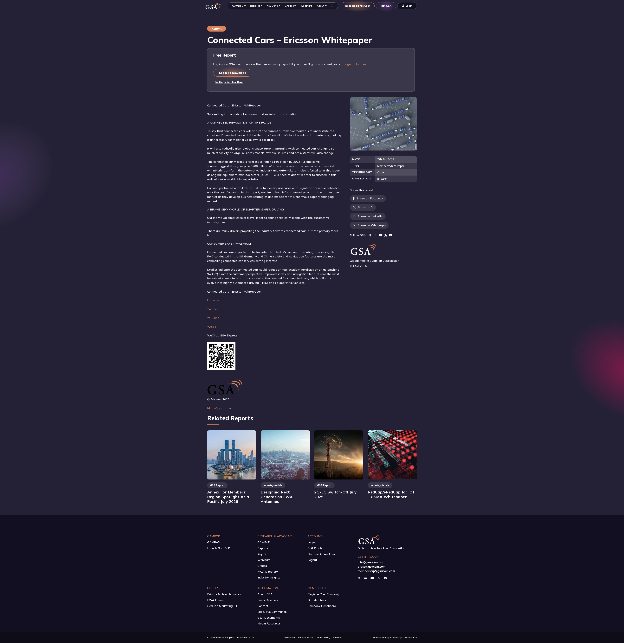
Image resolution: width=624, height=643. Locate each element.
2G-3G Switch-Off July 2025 (335, 494)
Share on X (365, 207)
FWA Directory (267, 571)
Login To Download (232, 72)
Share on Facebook (370, 198)
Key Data (264, 554)
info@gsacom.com (370, 562)
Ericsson (382, 178)
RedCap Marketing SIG (222, 606)
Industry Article (273, 485)
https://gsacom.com (220, 408)
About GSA (265, 594)
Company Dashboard (322, 606)
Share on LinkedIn (370, 216)
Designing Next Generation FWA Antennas (277, 497)
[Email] (390, 235)
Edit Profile (315, 548)
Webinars (263, 560)
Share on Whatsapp (372, 225)
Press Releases (267, 600)
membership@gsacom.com (376, 571)
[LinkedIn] (375, 235)
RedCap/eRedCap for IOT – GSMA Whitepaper (391, 494)
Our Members (317, 600)
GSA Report (217, 485)
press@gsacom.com (371, 566)
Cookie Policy (323, 637)
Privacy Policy (305, 637)
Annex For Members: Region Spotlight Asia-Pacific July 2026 (229, 497)
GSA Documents (268, 617)
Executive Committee (272, 612)
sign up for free (355, 64)
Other (381, 172)
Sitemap (337, 637)
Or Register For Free (229, 82)
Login (311, 542)
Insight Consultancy (406, 637)
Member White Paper (390, 166)
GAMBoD (213, 542)
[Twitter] (370, 235)
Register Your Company (323, 594)
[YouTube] (380, 235)
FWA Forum (215, 600)
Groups (262, 566)
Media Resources (269, 623)
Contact (262, 606)
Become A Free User (321, 554)
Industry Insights (268, 577)
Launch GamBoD (218, 548)
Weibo (211, 326)
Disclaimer (289, 637)
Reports (262, 548)
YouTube (213, 318)
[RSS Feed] (385, 235)
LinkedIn (213, 300)
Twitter (212, 309)
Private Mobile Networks (224, 594)
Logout (312, 560)
